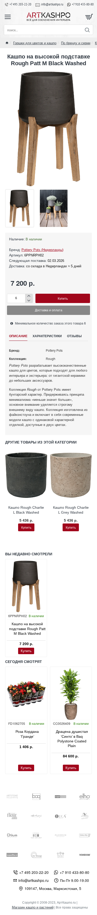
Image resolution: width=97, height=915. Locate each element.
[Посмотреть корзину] (89, 17)
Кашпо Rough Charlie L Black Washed (26, 509)
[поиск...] (87, 30)
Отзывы (74, 336)
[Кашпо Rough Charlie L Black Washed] (26, 475)
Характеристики (47, 336)
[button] (62, 298)
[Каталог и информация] (8, 17)
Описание (18, 336)
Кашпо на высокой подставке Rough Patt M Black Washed (27, 628)
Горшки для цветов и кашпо (34, 42)
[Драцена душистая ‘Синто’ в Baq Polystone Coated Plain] (71, 694)
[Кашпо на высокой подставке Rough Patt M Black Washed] (26, 586)
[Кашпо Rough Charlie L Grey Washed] (71, 475)
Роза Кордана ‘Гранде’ (27, 733)
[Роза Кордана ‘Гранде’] (26, 694)
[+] (29, 296)
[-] (29, 300)
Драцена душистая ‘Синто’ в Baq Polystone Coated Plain (72, 738)
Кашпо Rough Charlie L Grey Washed (71, 509)
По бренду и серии (75, 42)
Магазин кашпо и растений (33, 907)
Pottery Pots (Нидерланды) (42, 250)
